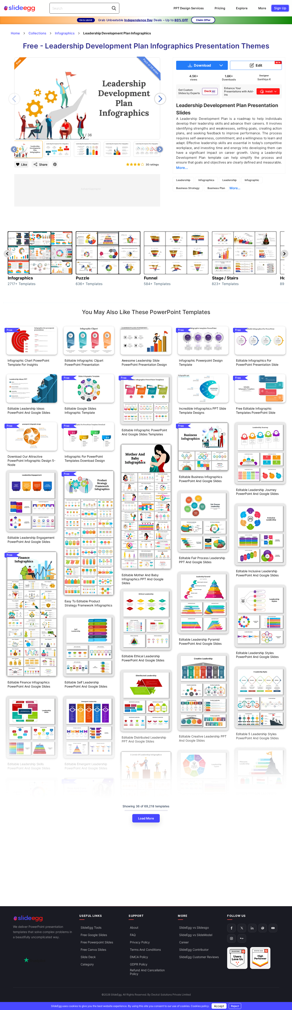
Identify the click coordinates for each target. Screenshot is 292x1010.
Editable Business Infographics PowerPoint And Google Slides (200, 479)
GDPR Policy (138, 964)
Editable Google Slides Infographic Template (80, 410)
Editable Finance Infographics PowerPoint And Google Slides (29, 684)
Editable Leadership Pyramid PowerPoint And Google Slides (200, 641)
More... (235, 188)
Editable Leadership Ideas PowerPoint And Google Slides (29, 410)
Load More (146, 818)
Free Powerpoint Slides (97, 942)
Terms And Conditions (145, 950)
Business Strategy (187, 188)
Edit (268, 64)
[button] (160, 98)
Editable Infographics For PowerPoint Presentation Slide (257, 362)
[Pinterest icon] (55, 164)
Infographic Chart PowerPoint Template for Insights (28, 362)
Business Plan (216, 188)
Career (184, 942)
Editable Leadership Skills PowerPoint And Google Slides (29, 766)
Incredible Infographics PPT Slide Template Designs (202, 410)
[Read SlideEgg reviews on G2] (237, 958)
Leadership (183, 180)
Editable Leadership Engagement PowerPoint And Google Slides (31, 539)
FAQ (133, 935)
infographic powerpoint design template (201, 362)
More (262, 8)
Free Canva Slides (93, 950)
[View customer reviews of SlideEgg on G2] (260, 958)
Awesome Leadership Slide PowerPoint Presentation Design (144, 362)
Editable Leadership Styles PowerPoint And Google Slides (257, 655)
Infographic (252, 180)
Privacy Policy (140, 942)
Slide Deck (88, 957)
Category (87, 964)
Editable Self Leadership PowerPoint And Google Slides (86, 684)
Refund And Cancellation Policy (147, 972)
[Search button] (114, 8)
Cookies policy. (200, 1006)
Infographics (206, 180)
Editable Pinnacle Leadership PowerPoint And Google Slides (257, 795)
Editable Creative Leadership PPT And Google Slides (203, 738)
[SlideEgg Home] (43, 918)
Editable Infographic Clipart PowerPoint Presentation (84, 362)
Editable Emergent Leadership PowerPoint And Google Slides (86, 766)
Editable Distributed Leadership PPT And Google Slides (144, 739)
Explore (241, 8)
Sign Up (280, 8)
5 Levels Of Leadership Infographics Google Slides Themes (141, 886)
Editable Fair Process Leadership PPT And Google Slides (202, 560)
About (134, 928)
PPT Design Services (189, 8)
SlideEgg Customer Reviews (199, 957)
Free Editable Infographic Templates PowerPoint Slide (255, 410)
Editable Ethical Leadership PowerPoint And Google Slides (143, 658)
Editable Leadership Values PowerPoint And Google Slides (29, 847)
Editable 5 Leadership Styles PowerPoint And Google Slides (257, 736)
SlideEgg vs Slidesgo (194, 928)
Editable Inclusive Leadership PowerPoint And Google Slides (257, 573)
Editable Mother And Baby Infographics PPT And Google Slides (142, 579)
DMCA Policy (139, 957)
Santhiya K (264, 79)
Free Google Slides (94, 935)
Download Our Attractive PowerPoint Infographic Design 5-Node (31, 461)
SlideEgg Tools (91, 928)
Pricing (220, 8)
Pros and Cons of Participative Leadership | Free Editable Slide (87, 863)
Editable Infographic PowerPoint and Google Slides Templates (144, 432)
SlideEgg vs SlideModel (195, 935)
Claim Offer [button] (203, 20)
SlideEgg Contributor (194, 950)
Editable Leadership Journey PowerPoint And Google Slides (257, 492)
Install (269, 91)
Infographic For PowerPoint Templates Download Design (85, 458)
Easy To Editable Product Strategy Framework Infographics (88, 603)
